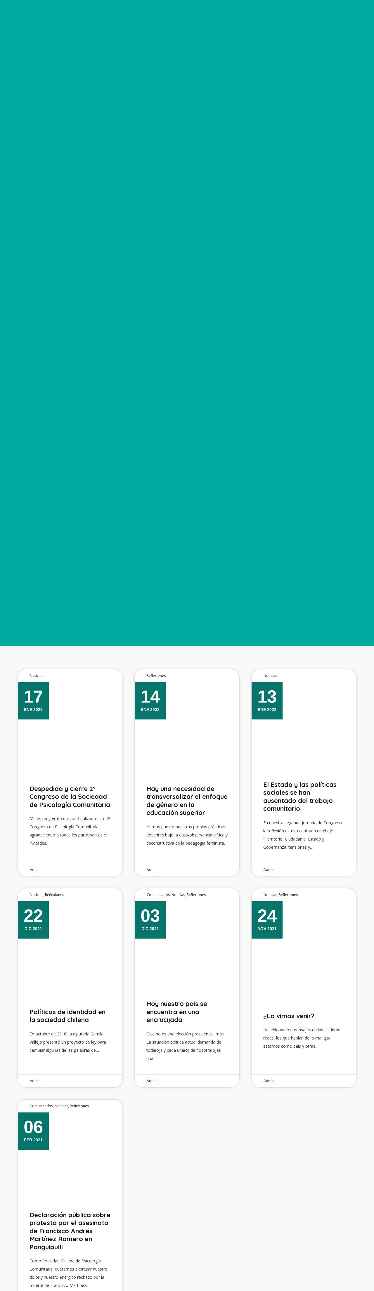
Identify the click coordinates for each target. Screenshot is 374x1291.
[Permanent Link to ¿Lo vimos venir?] (304, 944)
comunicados (158, 894)
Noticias (36, 675)
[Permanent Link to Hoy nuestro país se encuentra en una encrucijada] (187, 944)
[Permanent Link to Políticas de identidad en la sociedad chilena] (70, 944)
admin (35, 869)
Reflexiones (156, 675)
